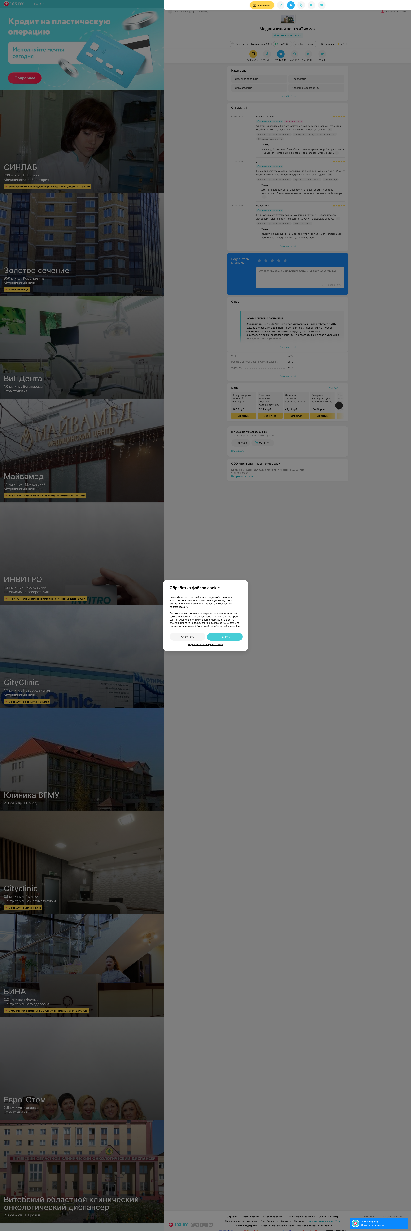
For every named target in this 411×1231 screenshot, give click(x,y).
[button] (291, 5)
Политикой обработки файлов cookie (218, 626)
